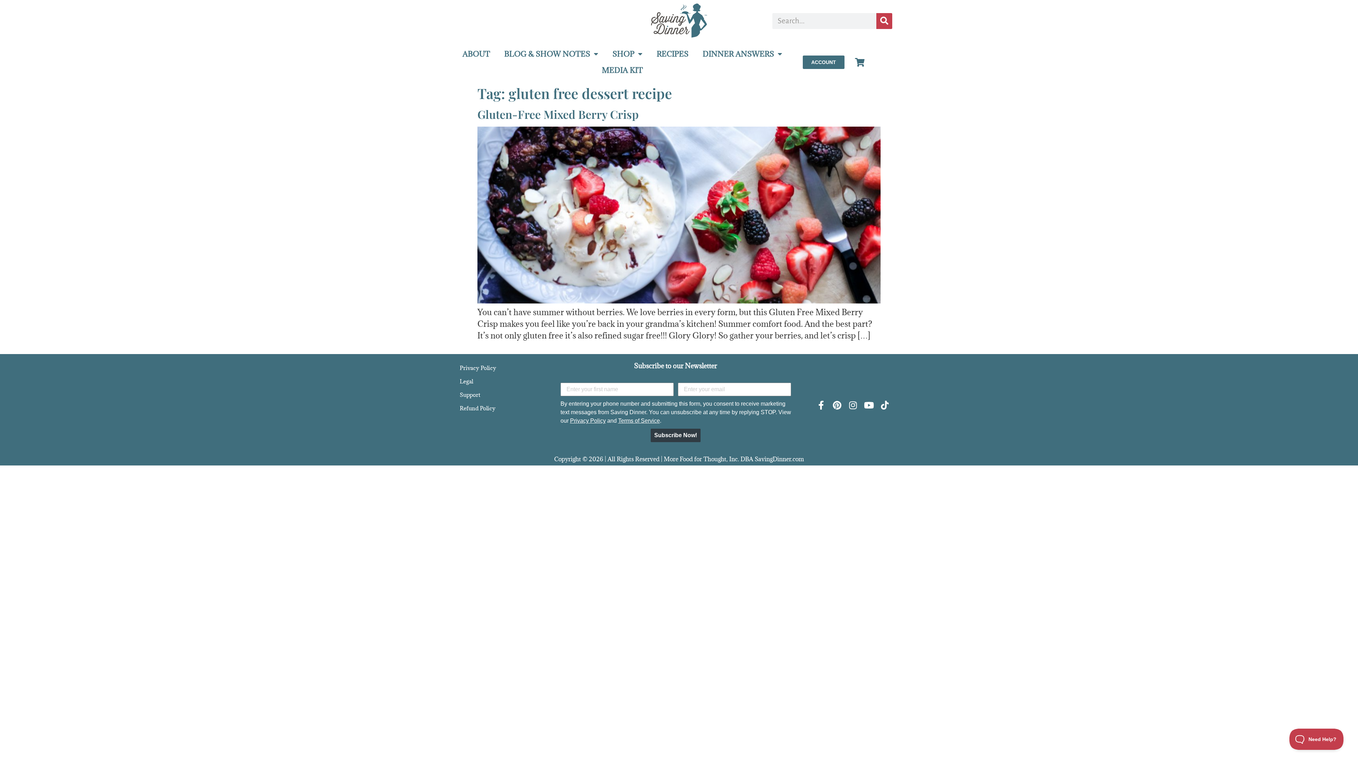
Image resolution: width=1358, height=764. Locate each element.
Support (470, 394)
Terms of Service (639, 421)
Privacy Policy (478, 367)
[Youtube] (868, 405)
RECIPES (673, 54)
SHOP (623, 54)
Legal (466, 381)
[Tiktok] (884, 405)
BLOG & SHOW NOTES (547, 54)
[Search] (884, 21)
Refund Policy (477, 408)
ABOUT (476, 54)
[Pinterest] (836, 405)
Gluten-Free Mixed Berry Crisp (558, 114)
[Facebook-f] (821, 405)
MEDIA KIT (622, 70)
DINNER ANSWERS (738, 54)
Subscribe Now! (675, 435)
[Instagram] (852, 405)
